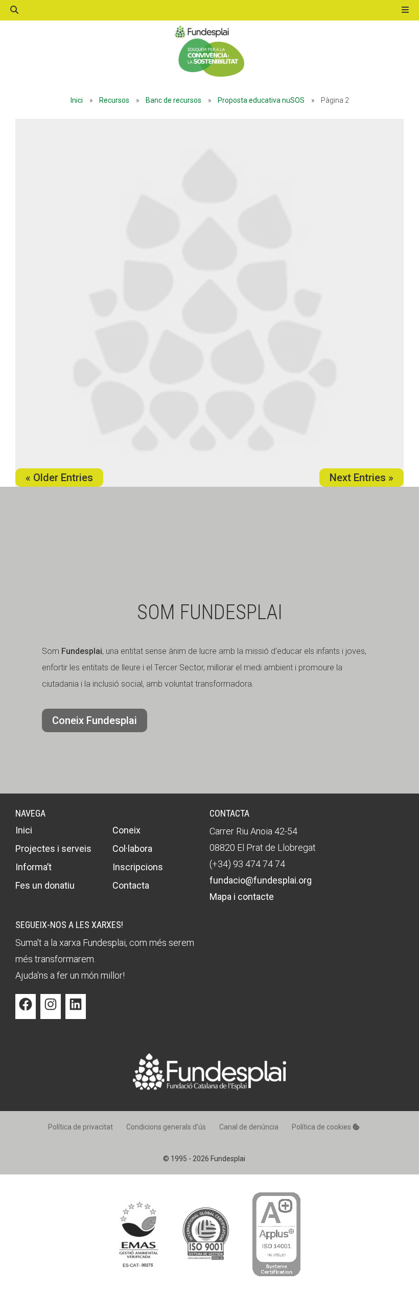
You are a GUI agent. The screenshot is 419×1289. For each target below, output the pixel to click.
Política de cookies (322, 1127)
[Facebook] (25, 1012)
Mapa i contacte (242, 896)
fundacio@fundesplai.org (261, 880)
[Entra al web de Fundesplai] (209, 1087)
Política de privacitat (80, 1127)
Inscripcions (137, 867)
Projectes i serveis (53, 848)
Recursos (114, 100)
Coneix (126, 830)
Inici (77, 100)
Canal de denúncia (248, 1127)
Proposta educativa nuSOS (261, 100)
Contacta (130, 885)
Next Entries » (361, 477)
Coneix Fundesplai (94, 720)
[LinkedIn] (75, 1012)
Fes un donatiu (45, 885)
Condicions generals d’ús (166, 1127)
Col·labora (132, 848)
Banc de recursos (173, 100)
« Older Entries (59, 477)
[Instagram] (50, 1012)
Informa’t (33, 867)
